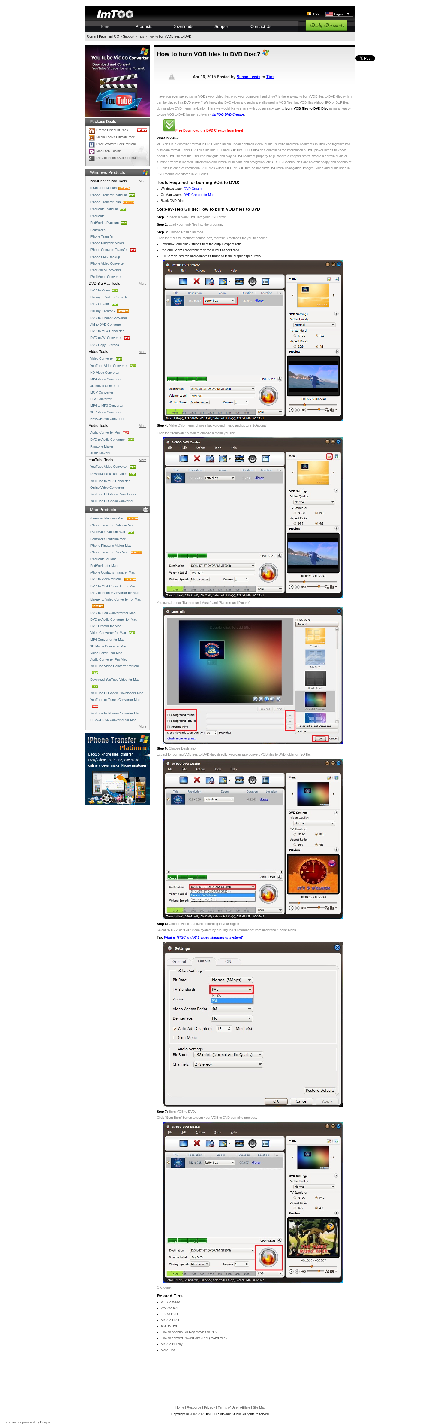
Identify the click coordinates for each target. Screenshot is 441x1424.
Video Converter (102, 358)
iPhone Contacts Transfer (109, 249)
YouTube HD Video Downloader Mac (116, 693)
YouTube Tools (101, 460)
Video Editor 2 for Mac (106, 653)
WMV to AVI (169, 1308)
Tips (141, 36)
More (142, 181)
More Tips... (169, 1350)
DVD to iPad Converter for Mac (113, 613)
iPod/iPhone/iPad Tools (108, 181)
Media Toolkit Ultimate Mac (115, 137)
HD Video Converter (105, 372)
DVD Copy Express (104, 345)
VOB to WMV (170, 1302)
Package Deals (103, 122)
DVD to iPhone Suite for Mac (117, 158)
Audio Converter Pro (105, 432)
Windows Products (107, 172)
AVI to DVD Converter (106, 324)
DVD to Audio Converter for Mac (113, 619)
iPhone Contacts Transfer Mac (112, 572)
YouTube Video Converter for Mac (115, 666)
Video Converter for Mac (108, 632)
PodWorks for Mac (104, 565)
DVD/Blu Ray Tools (104, 283)
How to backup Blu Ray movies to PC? (189, 1332)
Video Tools (98, 352)
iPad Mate (97, 216)
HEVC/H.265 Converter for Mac (113, 720)
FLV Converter (101, 399)
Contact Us (261, 26)
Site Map (259, 1407)
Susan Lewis (248, 77)
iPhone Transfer (102, 236)
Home (105, 26)
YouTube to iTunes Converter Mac (115, 699)
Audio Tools (98, 426)
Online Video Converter (107, 487)
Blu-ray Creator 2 (103, 311)
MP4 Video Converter (106, 379)
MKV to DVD (170, 1320)
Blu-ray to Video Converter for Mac (115, 599)
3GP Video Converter (106, 412)
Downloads (183, 26)
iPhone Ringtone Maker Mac (110, 545)
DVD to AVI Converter (106, 337)
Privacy (209, 1407)
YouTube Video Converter (109, 365)
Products (144, 26)
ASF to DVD (169, 1326)
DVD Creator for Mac (105, 626)
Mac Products (103, 509)
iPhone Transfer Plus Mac (109, 552)
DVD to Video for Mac (106, 579)
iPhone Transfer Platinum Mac (112, 525)
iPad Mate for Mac (103, 559)
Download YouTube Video (109, 474)
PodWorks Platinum (104, 222)
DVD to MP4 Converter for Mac (113, 586)
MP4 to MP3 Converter (107, 405)
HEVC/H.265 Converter (107, 419)
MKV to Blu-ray (172, 1344)
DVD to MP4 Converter (107, 331)
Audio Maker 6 (100, 453)
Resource (194, 1407)
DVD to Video (100, 290)
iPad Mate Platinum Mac (108, 532)
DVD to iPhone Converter (108, 318)
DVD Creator (100, 304)
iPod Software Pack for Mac (116, 144)
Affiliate (245, 1407)
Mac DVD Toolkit (108, 151)
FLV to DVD (169, 1314)
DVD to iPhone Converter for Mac (114, 593)
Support (222, 26)
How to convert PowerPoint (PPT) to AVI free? (194, 1338)
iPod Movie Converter (106, 276)
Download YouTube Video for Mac (115, 679)
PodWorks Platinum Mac (108, 539)
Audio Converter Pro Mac (108, 659)
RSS (316, 13)
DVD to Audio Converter (108, 439)
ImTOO (113, 36)
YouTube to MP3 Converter (110, 481)
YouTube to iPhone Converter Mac (115, 713)
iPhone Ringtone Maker (107, 243)
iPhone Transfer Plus (105, 202)
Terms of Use (228, 1407)
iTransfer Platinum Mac (107, 518)
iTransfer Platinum (103, 188)
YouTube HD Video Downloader (113, 494)
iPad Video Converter (105, 270)
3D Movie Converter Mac (108, 646)
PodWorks (98, 230)
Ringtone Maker (101, 446)
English (339, 14)
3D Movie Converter (105, 386)
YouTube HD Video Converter (112, 501)
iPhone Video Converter (107, 263)
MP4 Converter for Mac (107, 639)
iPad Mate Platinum (104, 209)
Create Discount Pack (112, 130)
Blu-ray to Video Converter (109, 297)
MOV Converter (101, 392)
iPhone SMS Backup (105, 257)
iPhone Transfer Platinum (108, 195)
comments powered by (28, 1422)
